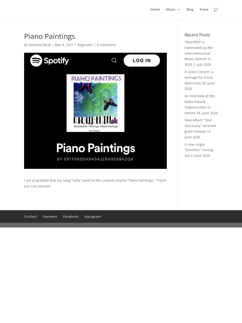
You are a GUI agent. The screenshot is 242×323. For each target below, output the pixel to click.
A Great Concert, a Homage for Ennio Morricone (199, 77)
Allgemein (85, 45)
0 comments (106, 45)
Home (155, 10)
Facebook (70, 216)
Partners (50, 216)
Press (204, 10)
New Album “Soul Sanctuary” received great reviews (200, 126)
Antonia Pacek (40, 45)
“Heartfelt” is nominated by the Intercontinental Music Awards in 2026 (199, 53)
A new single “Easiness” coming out (199, 150)
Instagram (93, 216)
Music (171, 10)
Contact (30, 216)
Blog (190, 10)
